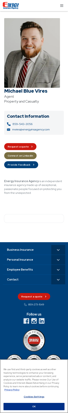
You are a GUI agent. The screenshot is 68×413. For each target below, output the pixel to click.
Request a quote (18, 146)
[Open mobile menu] (61, 5)
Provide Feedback (19, 164)
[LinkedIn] (41, 321)
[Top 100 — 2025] (34, 340)
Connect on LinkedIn (20, 155)
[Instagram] (34, 321)
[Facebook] (26, 321)
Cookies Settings (34, 396)
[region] (34, 386)
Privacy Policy (11, 389)
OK (34, 406)
